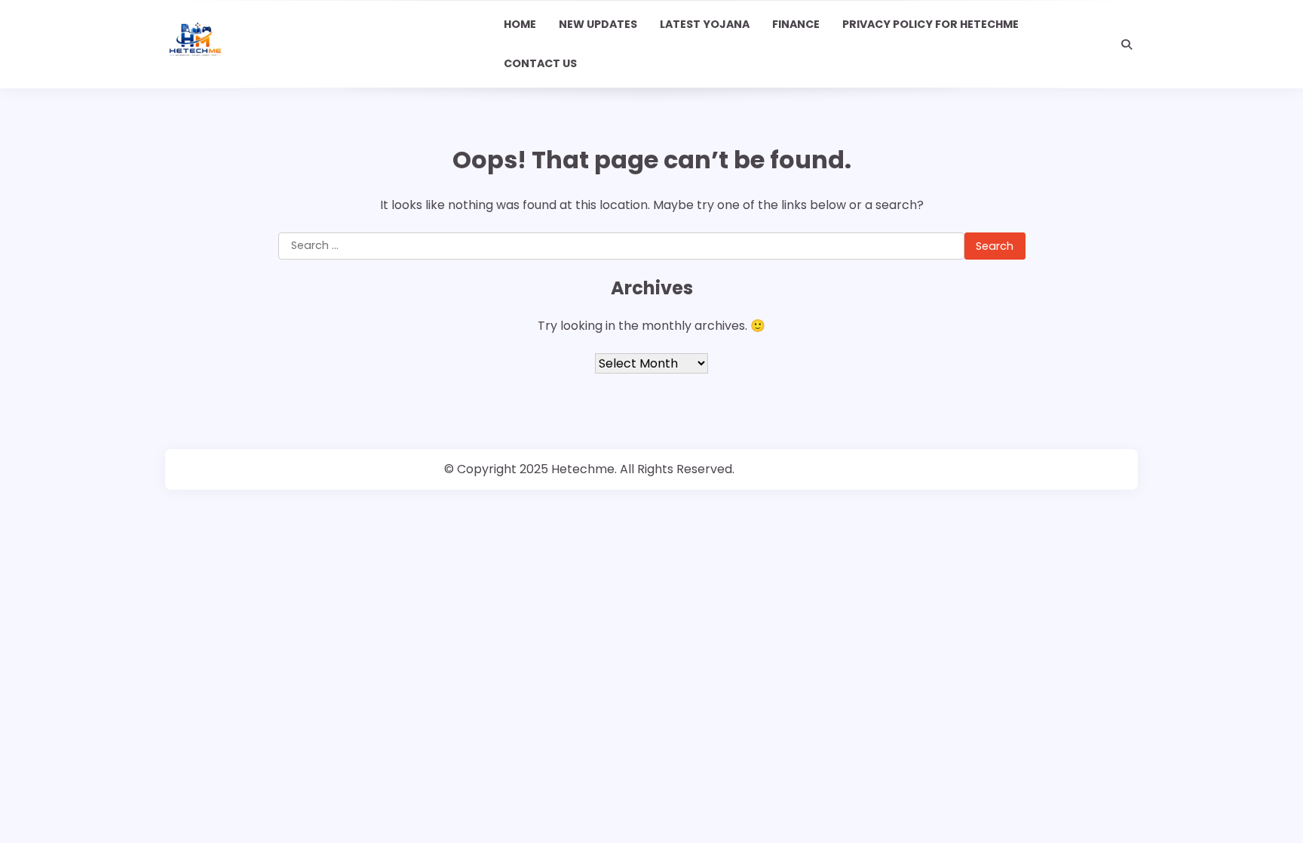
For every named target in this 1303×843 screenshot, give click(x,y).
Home (520, 24)
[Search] (1126, 44)
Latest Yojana (705, 24)
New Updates (598, 24)
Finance (796, 24)
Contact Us (540, 63)
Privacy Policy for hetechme (930, 24)
